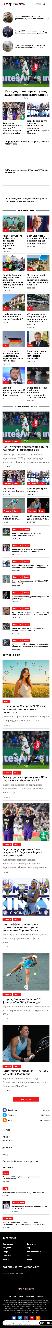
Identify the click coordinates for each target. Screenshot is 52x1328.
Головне (7, 441)
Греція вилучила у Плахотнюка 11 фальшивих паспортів (37, 355)
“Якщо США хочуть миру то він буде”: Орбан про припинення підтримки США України (32, 33)
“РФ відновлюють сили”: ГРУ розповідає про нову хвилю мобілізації (32, 18)
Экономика (8, 1244)
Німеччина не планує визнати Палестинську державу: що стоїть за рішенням (13, 356)
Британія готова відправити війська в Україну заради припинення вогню (38, 239)
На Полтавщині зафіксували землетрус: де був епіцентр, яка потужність (26, 199)
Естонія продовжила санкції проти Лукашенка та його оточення (14, 391)
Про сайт (12, 1296)
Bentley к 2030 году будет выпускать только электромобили (21, 1178)
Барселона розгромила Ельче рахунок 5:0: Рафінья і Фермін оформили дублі (13, 128)
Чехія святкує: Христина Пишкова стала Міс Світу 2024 (29, 1207)
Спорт (17, 441)
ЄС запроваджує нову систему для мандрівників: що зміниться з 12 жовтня (37, 319)
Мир (5, 1189)
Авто (6, 1173)
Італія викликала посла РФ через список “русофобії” (13, 316)
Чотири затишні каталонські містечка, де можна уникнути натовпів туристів (37, 280)
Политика (8, 1218)
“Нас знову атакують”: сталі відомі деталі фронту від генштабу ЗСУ (30, 46)
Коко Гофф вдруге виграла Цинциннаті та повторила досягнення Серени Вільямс (38, 127)
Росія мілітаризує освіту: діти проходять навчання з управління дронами (12, 242)
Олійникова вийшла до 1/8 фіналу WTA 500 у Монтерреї (26, 171)
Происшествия (34, 1252)
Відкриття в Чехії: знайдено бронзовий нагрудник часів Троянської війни (37, 393)
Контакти (30, 1296)
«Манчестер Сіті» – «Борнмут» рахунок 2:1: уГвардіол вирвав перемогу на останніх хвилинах (30, 646)
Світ (5, 231)
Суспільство (18, 1203)
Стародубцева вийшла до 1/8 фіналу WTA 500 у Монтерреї (27, 142)
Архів (21, 1296)
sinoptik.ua (32, 1161)
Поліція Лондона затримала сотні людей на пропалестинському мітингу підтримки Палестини (14, 281)
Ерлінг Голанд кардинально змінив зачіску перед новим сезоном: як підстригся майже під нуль (30, 614)
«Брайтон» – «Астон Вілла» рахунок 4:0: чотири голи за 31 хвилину (29, 629)
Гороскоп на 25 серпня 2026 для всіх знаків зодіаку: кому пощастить (24, 709)
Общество (7, 1248)
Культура (7, 1255)
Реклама (40, 1296)
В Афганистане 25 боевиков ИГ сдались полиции (23, 1193)
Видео (6, 1259)
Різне (6, 702)
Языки (29, 1259)
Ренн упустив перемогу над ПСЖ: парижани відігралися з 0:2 (26, 94)
